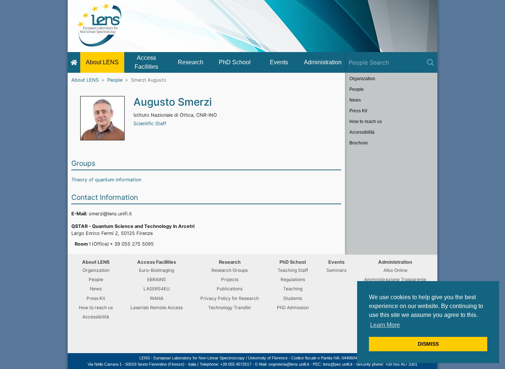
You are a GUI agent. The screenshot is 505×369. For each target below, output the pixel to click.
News (355, 100)
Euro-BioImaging (156, 270)
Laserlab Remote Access (157, 307)
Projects (229, 279)
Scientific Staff (149, 123)
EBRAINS (156, 279)
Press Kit (358, 110)
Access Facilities (146, 62)
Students (292, 298)
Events (279, 62)
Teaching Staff (293, 270)
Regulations (293, 279)
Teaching (292, 288)
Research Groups (229, 270)
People (114, 80)
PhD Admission (293, 307)
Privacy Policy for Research (229, 298)
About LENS (102, 62)
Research (190, 62)
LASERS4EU (156, 288)
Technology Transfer (229, 307)
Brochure (358, 143)
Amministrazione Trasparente (395, 279)
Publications (230, 288)
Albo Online (395, 270)
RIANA (156, 298)
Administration (323, 62)
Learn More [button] (385, 325)
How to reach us (365, 121)
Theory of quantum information (106, 179)
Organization (362, 78)
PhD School (235, 62)
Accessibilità (361, 132)
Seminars (336, 270)
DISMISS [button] (428, 344)
